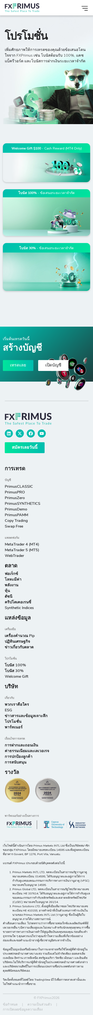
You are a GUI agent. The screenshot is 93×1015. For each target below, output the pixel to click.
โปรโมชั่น (11, 658)
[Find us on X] (20, 433)
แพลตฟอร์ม (12, 538)
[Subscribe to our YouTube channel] (42, 433)
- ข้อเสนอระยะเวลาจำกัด (46, 193)
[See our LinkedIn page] (9, 433)
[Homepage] (31, 7)
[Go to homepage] (34, 419)
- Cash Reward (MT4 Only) (46, 148)
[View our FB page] (31, 433)
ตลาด (11, 566)
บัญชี (8, 480)
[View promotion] (46, 167)
